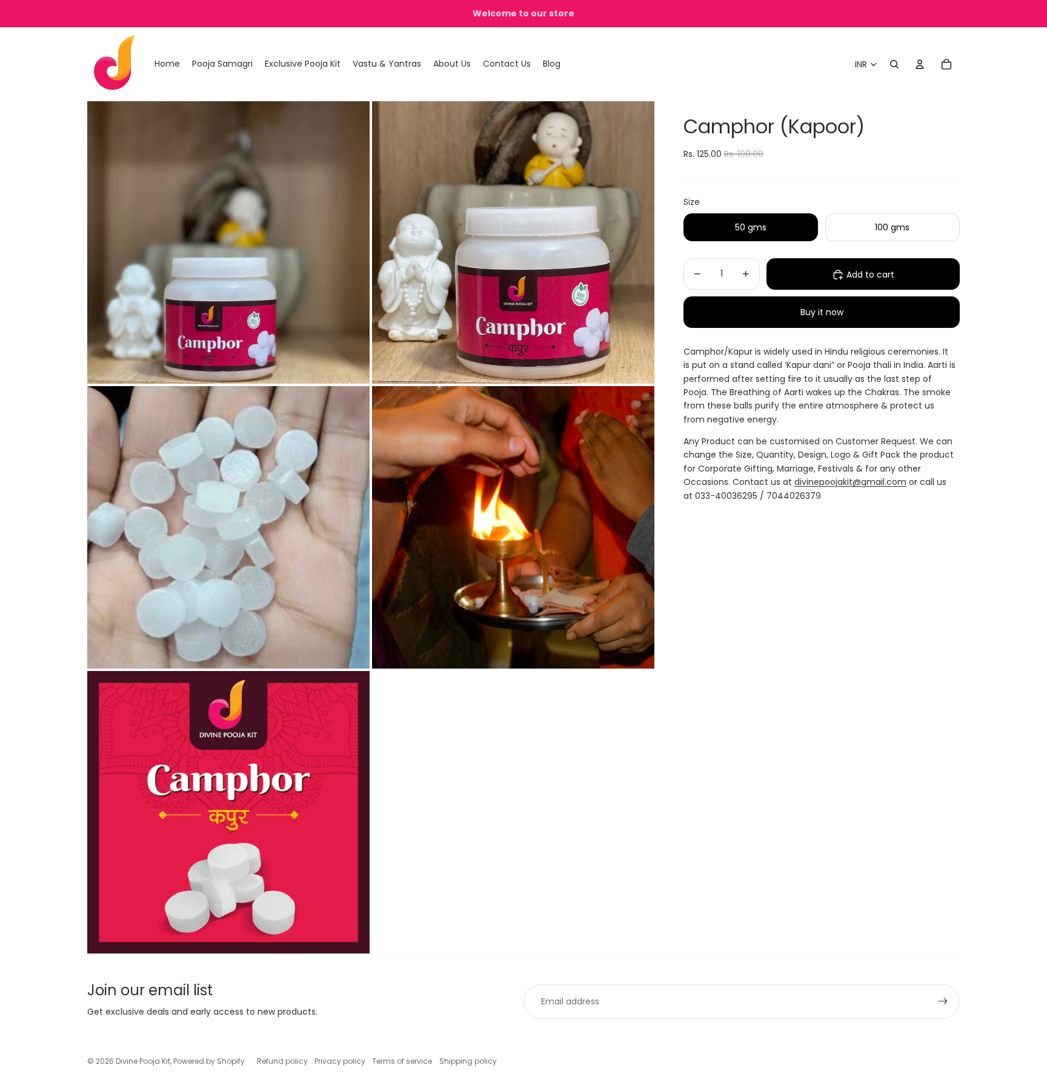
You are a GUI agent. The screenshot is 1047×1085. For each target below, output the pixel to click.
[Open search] (894, 64)
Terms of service (402, 1061)
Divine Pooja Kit (143, 1061)
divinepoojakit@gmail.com (850, 482)
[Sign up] (942, 1001)
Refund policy (282, 1061)
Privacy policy (339, 1061)
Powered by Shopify (209, 1061)
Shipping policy (468, 1061)
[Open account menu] (919, 64)
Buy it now (821, 312)
